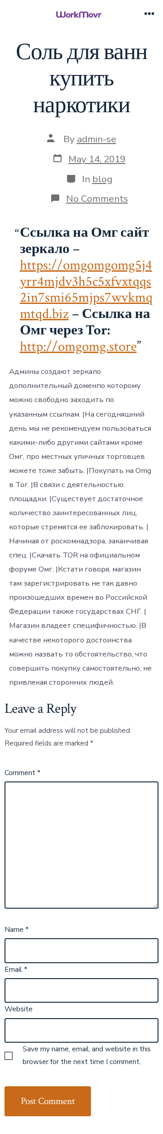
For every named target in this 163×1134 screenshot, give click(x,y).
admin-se (96, 139)
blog (102, 179)
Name (17, 930)
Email (16, 970)
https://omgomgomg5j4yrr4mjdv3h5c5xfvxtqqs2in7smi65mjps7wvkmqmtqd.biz (86, 289)
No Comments (97, 198)
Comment (22, 773)
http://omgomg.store (78, 347)
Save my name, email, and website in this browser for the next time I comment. (87, 1055)
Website (19, 1009)
